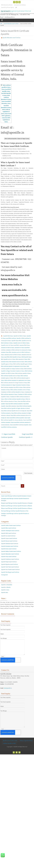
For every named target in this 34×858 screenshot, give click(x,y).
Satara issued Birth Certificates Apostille (19, 424)
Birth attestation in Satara (21, 359)
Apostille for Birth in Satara (20, 336)
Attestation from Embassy (20, 4)
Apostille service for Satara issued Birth (10, 345)
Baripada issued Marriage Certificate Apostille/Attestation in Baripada (16, 502)
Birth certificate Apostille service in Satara (10, 375)
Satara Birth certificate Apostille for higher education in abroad (15, 408)
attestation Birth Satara (25, 345)
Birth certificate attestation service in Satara (20, 389)
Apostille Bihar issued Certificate (8, 527)
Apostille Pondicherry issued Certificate (10, 558)
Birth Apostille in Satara (15, 357)
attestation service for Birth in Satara (13, 354)
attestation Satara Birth (6, 352)
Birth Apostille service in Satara (8, 359)
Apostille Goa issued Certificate (8, 534)
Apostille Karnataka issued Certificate (9, 545)
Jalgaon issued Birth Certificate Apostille (8, 435)
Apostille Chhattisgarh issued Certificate (10, 529)
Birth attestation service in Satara (16, 361)
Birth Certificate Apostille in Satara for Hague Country (17, 138)
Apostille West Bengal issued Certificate (10, 571)
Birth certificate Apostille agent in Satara (22, 364)
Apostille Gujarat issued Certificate (9, 537)
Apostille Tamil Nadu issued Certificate (10, 566)
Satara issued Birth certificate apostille (15, 417)
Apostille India (4, 591)
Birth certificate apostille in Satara (23, 373)
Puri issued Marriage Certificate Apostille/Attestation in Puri (14, 509)
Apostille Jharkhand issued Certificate (9, 542)
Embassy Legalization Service (26, 739)
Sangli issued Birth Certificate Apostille (26, 435)
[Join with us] (19, 2)
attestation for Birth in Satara (7, 347)
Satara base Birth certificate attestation (14, 403)
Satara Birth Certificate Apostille (24, 406)
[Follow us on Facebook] (14, 2)
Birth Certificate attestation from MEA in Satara (12, 387)
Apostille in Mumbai (5, 586)
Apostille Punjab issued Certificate (9, 560)
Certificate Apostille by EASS (9, 742)
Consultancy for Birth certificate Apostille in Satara (12, 392)
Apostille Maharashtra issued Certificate (10, 23)
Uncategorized (4, 573)
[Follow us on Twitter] (17, 2)
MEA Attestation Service (6, 4)
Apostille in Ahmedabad (6, 583)
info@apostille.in (8, 687)
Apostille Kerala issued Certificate (8, 547)
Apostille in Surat (5, 588)
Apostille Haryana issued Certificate (9, 540)
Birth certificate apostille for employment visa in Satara (13, 366)
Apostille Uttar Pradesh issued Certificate (10, 568)
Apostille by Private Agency (7, 7)
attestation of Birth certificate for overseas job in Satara (18, 350)
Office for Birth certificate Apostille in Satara (15, 399)
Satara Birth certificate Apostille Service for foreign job (13, 410)
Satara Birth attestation (11, 406)
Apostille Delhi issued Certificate (8, 532)
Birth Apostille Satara (26, 357)
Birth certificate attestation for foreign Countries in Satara (14, 382)
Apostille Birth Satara (8, 336)
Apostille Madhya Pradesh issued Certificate (11, 550)
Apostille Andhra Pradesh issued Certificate (11, 524)
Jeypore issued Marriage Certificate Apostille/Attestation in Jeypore (16, 495)
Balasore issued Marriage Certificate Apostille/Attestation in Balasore (16, 507)
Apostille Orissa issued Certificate (8, 555)
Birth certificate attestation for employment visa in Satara (17, 380)
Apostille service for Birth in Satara (21, 343)
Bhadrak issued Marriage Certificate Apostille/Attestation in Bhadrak (16, 504)
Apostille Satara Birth (16, 340)
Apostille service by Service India (10, 739)
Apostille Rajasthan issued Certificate (9, 563)
